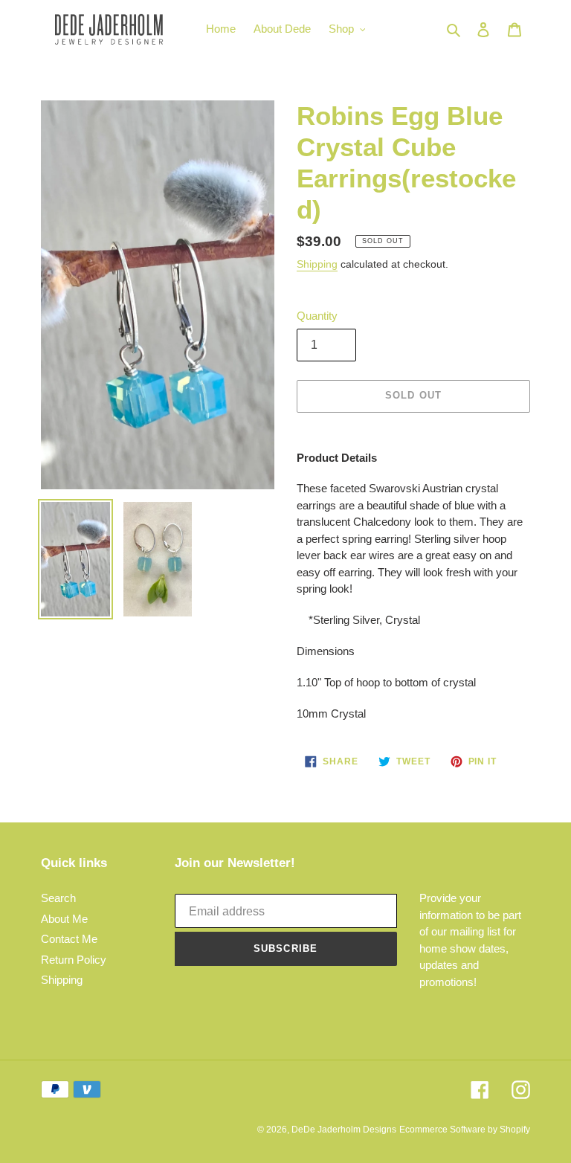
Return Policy (73, 959)
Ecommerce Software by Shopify (464, 1129)
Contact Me (69, 938)
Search (58, 898)
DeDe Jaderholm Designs (343, 1129)
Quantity (317, 315)
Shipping (317, 264)
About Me (64, 918)
